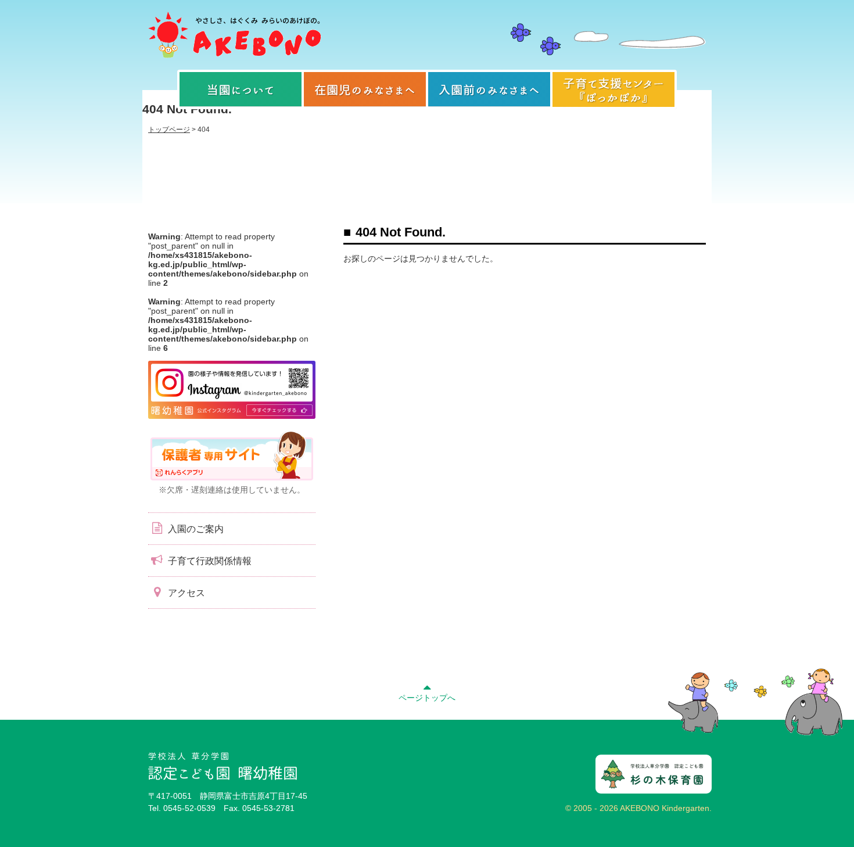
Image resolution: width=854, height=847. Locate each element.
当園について (241, 89)
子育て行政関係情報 (209, 561)
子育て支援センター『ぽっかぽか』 (613, 89)
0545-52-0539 (189, 808)
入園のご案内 (195, 529)
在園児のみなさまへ (365, 89)
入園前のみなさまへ (489, 89)
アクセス (185, 593)
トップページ (169, 129)
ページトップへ (427, 697)
